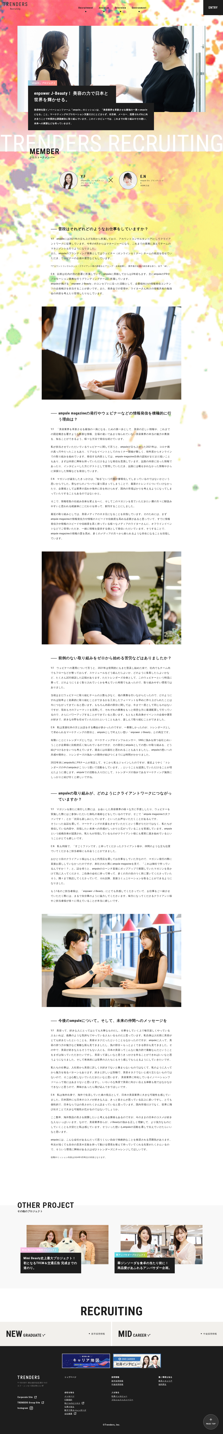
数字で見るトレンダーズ (75, 1410)
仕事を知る (69, 1407)
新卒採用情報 (117, 1381)
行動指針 (68, 1400)
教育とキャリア (165, 1381)
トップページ (70, 1377)
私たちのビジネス (72, 1403)
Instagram (22, 1408)
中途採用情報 (117, 1384)
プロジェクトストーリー (122, 1400)
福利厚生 (162, 1384)
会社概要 (68, 1414)
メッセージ (69, 1396)
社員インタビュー (119, 1396)
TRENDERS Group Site (28, 1402)
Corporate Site (25, 1397)
